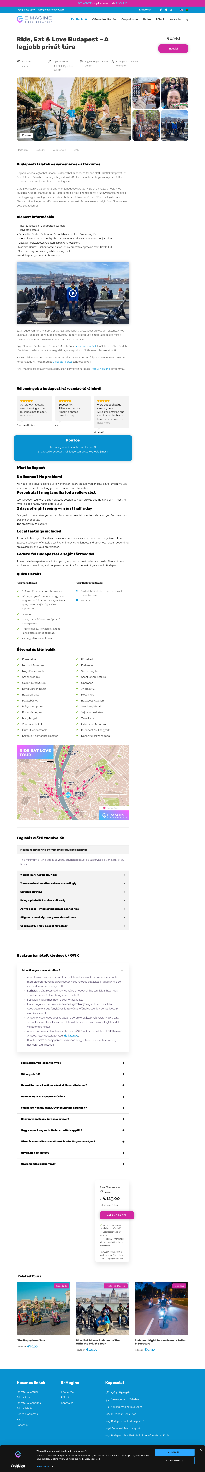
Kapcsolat (176, 19)
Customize (173, 1460)
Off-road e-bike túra (104, 19)
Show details (43, 1466)
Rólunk (160, 19)
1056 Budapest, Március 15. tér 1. (124, 1428)
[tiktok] (161, 9)
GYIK (76, 150)
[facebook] (166, 9)
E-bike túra (23, 1397)
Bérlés (147, 19)
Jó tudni (40, 150)
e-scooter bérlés (63, 361)
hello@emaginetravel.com (51, 9)
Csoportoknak (129, 19)
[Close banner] (201, 1450)
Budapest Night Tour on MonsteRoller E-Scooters (160, 1342)
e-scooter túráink (86, 346)
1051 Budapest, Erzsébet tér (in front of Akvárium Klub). (137, 1435)
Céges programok (27, 1413)
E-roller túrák (79, 19)
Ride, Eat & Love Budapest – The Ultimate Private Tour (98, 1342)
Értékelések (145, 9)
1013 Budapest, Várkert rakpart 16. (125, 1421)
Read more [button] (26, 415)
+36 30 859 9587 (26, 9)
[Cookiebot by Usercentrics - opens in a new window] (18, 1466)
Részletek (23, 150)
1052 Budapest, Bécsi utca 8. (122, 1413)
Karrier (20, 1419)
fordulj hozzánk (101, 368)
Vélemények (59, 150)
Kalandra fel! (117, 1215)
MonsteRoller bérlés (29, 1402)
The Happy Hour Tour (31, 1340)
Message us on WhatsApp (126, 1399)
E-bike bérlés (24, 1408)
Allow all (174, 1452)
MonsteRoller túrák (28, 1391)
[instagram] (171, 9)
